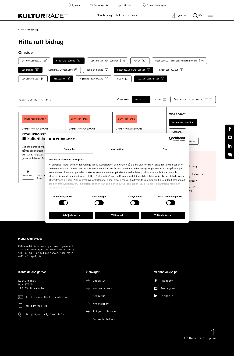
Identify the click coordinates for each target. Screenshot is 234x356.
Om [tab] (165, 149)
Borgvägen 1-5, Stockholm (45, 314)
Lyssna (76, 5)
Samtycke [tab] (69, 149)
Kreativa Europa (68, 60)
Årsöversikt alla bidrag (188, 99)
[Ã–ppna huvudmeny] (210, 15)
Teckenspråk (101, 5)
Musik (139, 60)
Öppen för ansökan (183, 122)
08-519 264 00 (36, 305)
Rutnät (139, 99)
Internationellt (34, 60)
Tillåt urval (117, 215)
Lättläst (127, 5)
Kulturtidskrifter (150, 78)
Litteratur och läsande (107, 60)
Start (21, 29)
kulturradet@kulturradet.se (47, 297)
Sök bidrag (104, 15)
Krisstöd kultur (170, 69)
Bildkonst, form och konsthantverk (179, 60)
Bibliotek (61, 78)
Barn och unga (97, 69)
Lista (158, 99)
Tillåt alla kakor (162, 215)
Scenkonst (30, 69)
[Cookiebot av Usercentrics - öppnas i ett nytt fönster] (171, 139)
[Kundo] (229, 154)
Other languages (156, 5)
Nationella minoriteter (133, 69)
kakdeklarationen (90, 183)
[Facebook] (229, 129)
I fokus (119, 15)
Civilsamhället (32, 78)
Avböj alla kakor (71, 215)
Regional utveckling (93, 78)
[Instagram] (229, 137)
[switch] (99, 202)
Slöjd (122, 78)
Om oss (132, 15)
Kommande (177, 131)
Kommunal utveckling (62, 69)
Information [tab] (117, 149)
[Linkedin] (229, 146)
